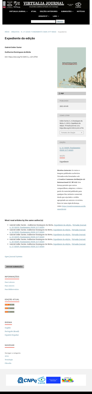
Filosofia (8, 363)
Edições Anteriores (49, 11)
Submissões (66, 11)
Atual (33, 11)
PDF (62, 93)
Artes (7, 356)
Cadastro (76, 2)
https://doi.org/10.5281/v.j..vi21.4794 (23, 57)
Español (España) (12, 335)
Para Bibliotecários (12, 289)
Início (7, 32)
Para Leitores (10, 282)
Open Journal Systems (13, 256)
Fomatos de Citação (68, 132)
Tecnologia (9, 360)
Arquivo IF (43, 16)
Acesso (85, 2)
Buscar (60, 21)
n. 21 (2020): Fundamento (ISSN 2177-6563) (38, 32)
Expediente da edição (63, 225)
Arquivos (15, 32)
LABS (55, 16)
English (8, 328)
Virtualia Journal (17, 11)
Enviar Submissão (14, 267)
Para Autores (9, 286)
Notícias (81, 11)
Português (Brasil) (12, 331)
